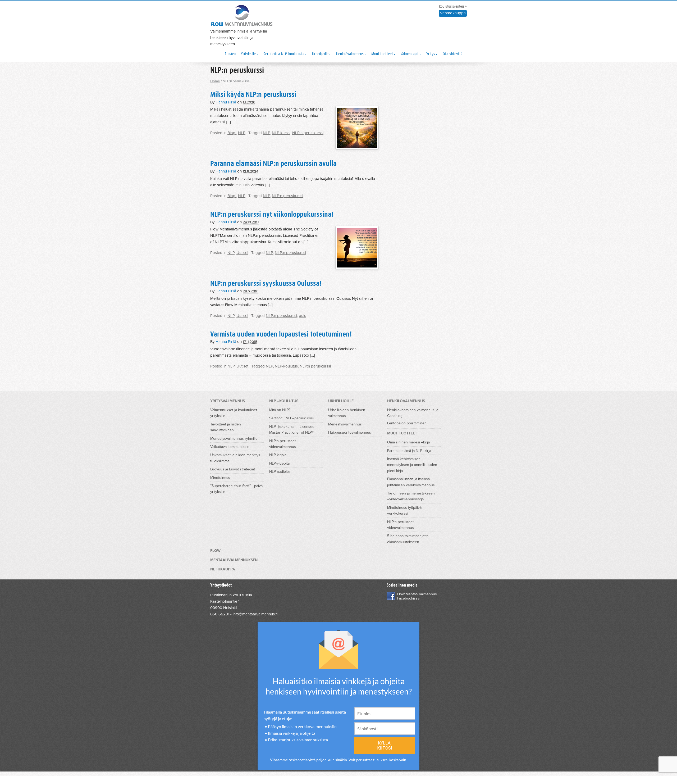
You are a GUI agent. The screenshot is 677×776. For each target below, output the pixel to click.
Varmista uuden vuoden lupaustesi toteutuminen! (281, 334)
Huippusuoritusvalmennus (349, 432)
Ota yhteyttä (453, 54)
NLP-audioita (279, 471)
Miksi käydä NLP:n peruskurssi (253, 94)
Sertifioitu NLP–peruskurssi (291, 418)
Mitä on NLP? (279, 410)
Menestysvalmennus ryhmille (234, 438)
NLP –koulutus (283, 401)
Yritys (430, 54)
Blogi (231, 132)
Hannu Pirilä (226, 102)
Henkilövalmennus (350, 54)
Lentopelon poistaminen (407, 423)
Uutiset (242, 252)
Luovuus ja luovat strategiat (232, 469)
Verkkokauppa (453, 13)
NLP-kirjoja (277, 455)
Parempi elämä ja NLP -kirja (409, 450)
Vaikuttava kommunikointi (230, 446)
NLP (241, 132)
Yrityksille (248, 54)
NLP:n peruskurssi (307, 132)
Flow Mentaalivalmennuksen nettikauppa (234, 559)
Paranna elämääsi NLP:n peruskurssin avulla (273, 163)
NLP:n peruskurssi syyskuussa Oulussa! (266, 283)
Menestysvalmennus (345, 424)
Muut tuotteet (382, 54)
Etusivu (230, 54)
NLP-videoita (279, 463)
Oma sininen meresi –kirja (408, 442)
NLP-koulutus (286, 366)
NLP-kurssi (281, 132)
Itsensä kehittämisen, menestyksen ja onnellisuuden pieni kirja (412, 465)
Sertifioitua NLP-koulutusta (283, 54)
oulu (302, 315)
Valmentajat (410, 54)
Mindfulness (220, 477)
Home (215, 81)
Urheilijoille (320, 54)
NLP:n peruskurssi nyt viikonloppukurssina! (271, 214)
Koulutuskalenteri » (453, 6)
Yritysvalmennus (227, 401)
